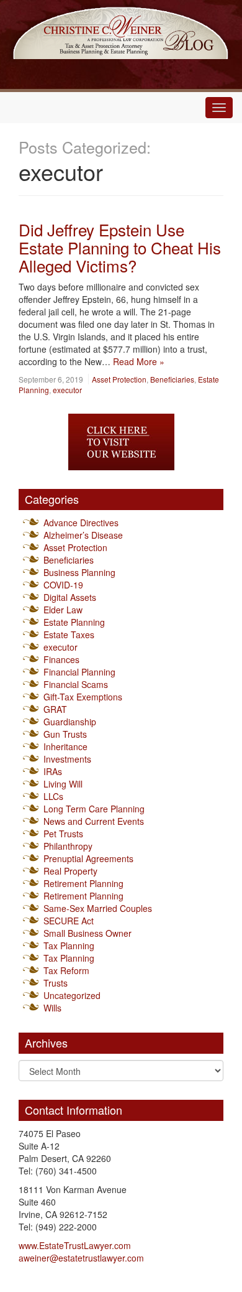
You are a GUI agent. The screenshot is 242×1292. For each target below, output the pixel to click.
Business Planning (79, 572)
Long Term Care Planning (94, 808)
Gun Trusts (65, 734)
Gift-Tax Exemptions (82, 696)
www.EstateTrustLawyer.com (75, 1245)
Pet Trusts (63, 833)
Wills (52, 1008)
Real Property (70, 871)
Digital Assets (69, 597)
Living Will (63, 784)
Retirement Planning (83, 883)
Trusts (55, 983)
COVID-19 (63, 585)
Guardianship (69, 721)
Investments (67, 759)
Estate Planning (74, 622)
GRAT (55, 709)
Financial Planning (79, 672)
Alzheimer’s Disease (83, 535)
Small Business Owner (87, 933)
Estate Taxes (68, 634)
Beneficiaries (172, 379)
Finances (61, 659)
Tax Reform (66, 970)
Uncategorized (72, 995)
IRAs (52, 771)
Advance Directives (81, 522)
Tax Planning (68, 945)
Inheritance (65, 746)
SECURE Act (68, 920)
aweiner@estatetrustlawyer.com (81, 1258)
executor (67, 389)
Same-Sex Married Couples (97, 908)
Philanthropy (67, 846)
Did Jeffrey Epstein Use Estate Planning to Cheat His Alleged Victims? (120, 247)
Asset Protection (119, 379)
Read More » (138, 361)
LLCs (53, 796)
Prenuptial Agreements (88, 858)
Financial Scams (75, 684)
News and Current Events (93, 821)
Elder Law (63, 609)
